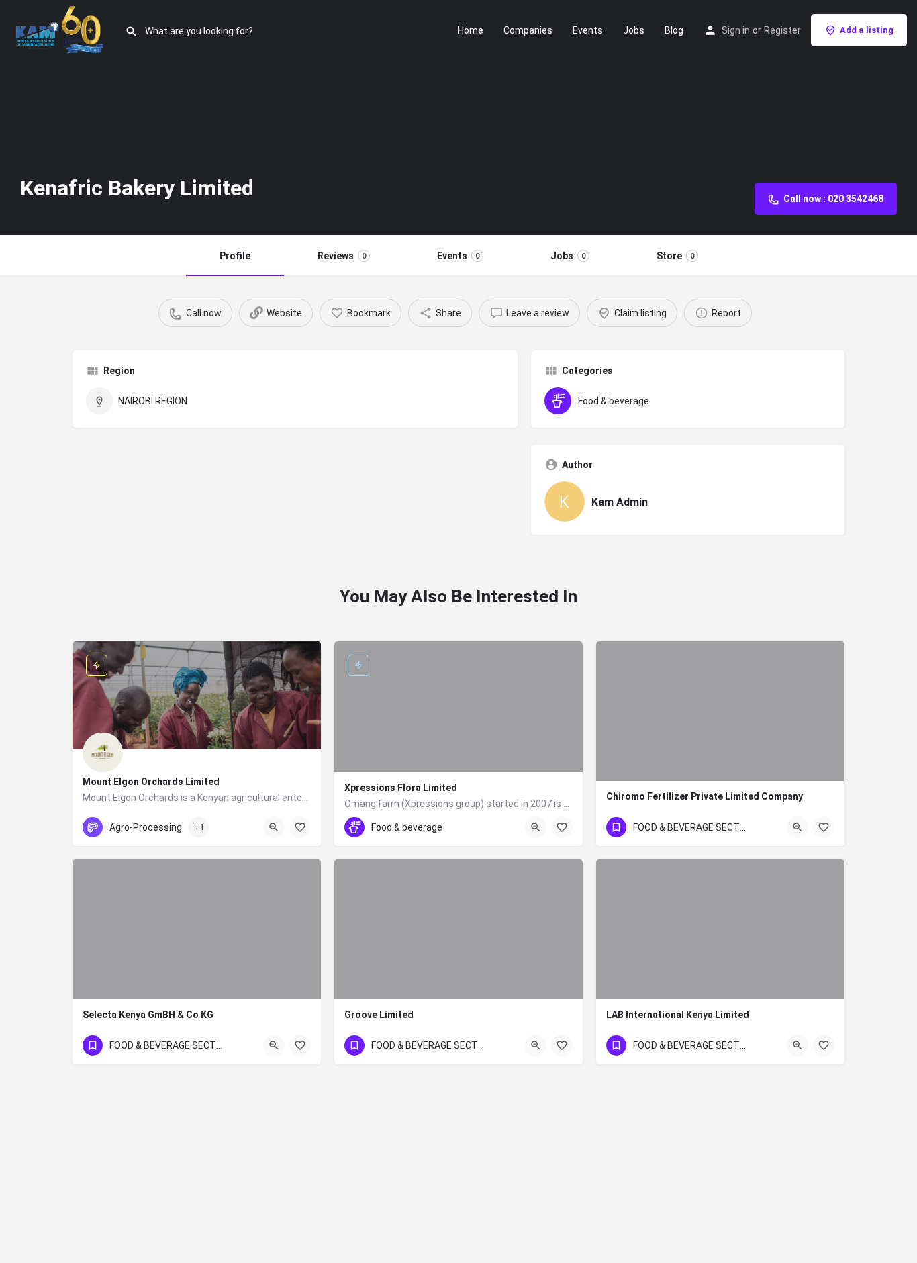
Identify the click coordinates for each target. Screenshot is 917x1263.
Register (782, 30)
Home (470, 30)
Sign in (736, 30)
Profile (235, 255)
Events (588, 30)
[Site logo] (62, 29)
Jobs (633, 30)
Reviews (342, 255)
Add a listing (867, 30)
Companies (527, 30)
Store (675, 255)
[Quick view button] (274, 827)
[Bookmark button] (300, 827)
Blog (674, 30)
